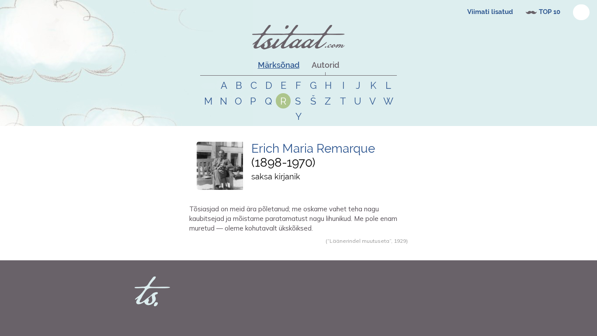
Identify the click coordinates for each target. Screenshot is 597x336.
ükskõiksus (302, 250)
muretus (277, 250)
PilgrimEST (213, 250)
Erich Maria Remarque (313, 148)
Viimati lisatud (490, 12)
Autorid (325, 65)
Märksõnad (278, 65)
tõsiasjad (255, 250)
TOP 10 (549, 12)
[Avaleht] (298, 37)
